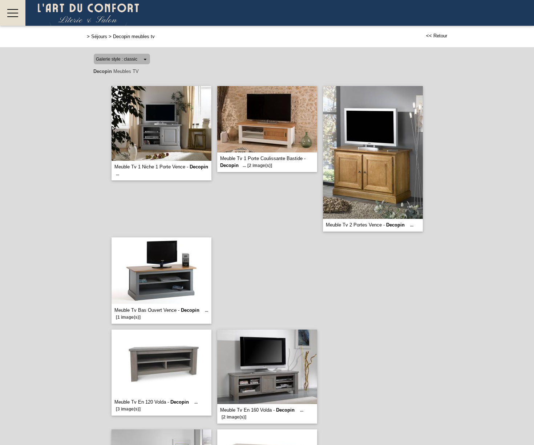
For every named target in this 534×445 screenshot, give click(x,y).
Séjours (99, 36)
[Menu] (12, 13)
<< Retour (436, 35)
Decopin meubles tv (134, 36)
